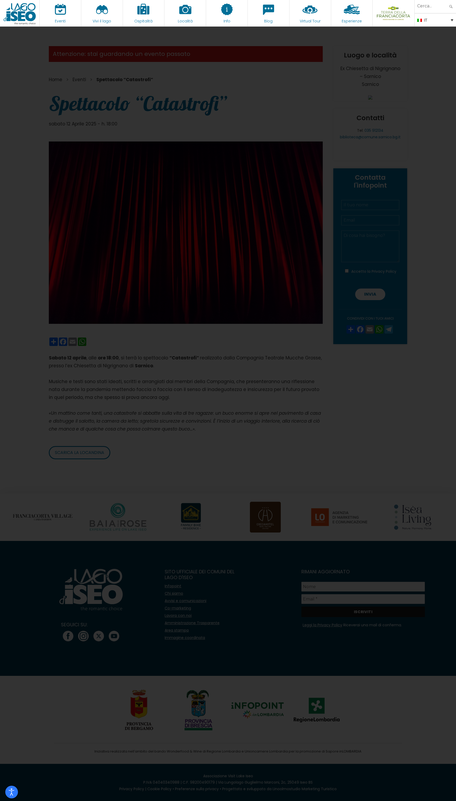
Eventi (60, 21)
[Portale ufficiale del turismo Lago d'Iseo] (19, 13)
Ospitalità (143, 21)
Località (185, 21)
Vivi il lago (102, 21)
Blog (268, 21)
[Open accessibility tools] (11, 792)
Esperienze (352, 21)
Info (227, 21)
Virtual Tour (310, 21)
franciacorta (393, 21)
